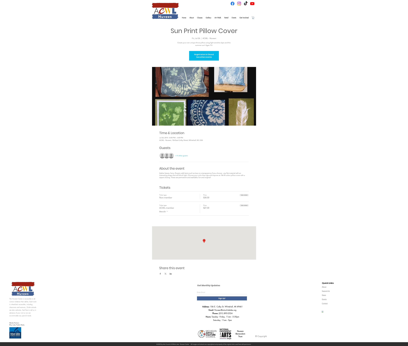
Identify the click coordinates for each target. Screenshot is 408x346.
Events (324, 299)
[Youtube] (252, 3)
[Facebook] (232, 3)
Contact (325, 303)
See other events (204, 57)
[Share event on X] (165, 274)
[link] (253, 17)
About (324, 287)
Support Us (326, 291)
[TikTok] (245, 3)
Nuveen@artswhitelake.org (225, 310)
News (324, 295)
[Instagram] (239, 3)
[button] (191, 17)
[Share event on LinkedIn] (171, 274)
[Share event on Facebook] (160, 274)
